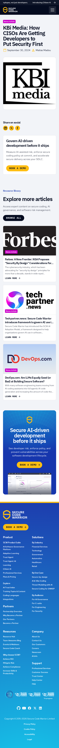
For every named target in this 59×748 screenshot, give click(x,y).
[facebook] (18, 708)
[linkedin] (40, 708)
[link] (29, 2)
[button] (52, 10)
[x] (35, 708)
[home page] (10, 10)
